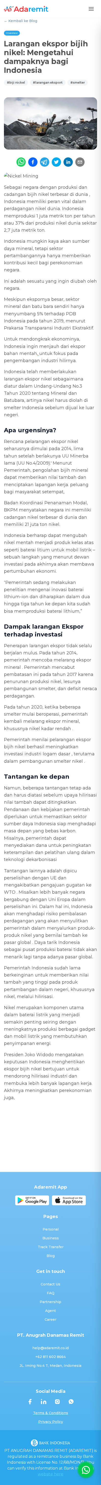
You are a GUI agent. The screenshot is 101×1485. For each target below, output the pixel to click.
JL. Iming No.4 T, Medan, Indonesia (50, 1365)
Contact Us (50, 1284)
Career (50, 1319)
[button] (91, 9)
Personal (51, 1229)
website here (50, 1474)
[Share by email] (80, 162)
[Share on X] (56, 162)
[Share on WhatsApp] (21, 162)
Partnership (50, 1302)
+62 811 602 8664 (50, 1357)
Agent (50, 1310)
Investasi (12, 33)
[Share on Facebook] (33, 162)
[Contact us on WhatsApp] (85, 1469)
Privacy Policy (50, 1422)
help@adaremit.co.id (50, 1348)
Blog (51, 1256)
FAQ (50, 1293)
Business (50, 1238)
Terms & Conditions (50, 1413)
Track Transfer (50, 1247)
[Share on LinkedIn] (68, 162)
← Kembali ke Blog (20, 21)
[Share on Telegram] (44, 162)
